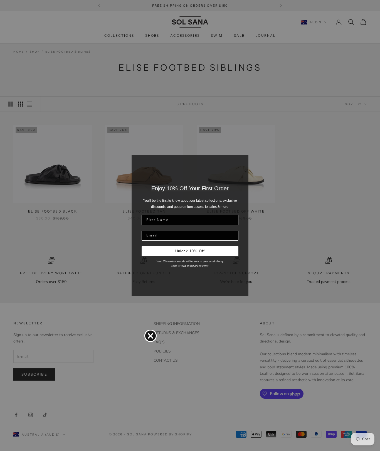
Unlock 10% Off (190, 251)
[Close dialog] (150, 335)
